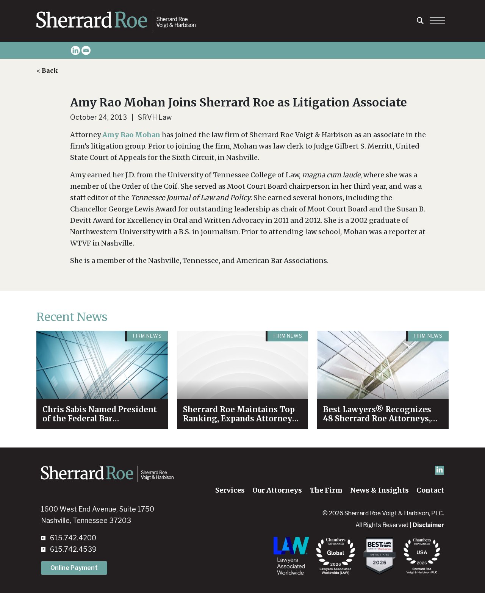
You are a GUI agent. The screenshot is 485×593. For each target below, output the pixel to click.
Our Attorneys (277, 490)
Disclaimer (428, 525)
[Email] (86, 50)
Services (230, 490)
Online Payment (74, 567)
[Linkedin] (75, 50)
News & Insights (379, 490)
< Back (47, 70)
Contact (430, 490)
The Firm (326, 490)
